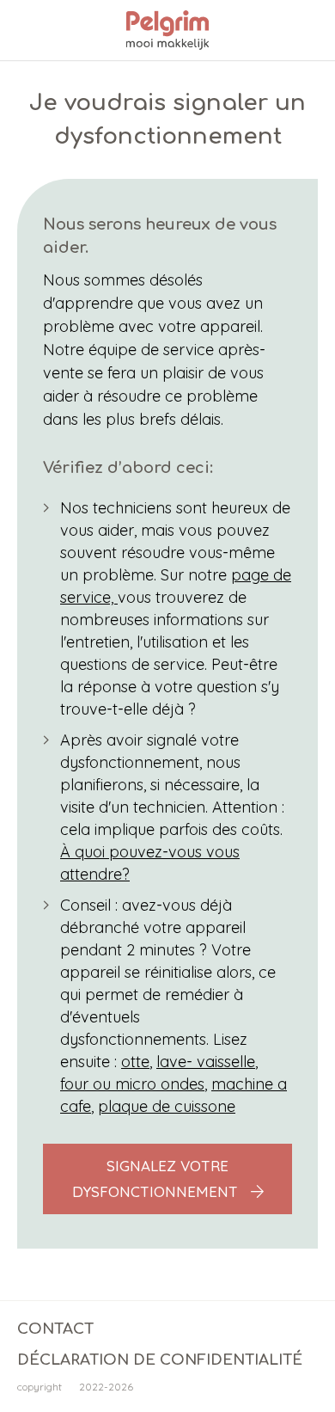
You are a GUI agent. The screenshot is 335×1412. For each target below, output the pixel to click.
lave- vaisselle (205, 1061)
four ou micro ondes (132, 1084)
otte (135, 1061)
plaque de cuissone (166, 1106)
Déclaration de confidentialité (159, 1360)
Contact (55, 1329)
